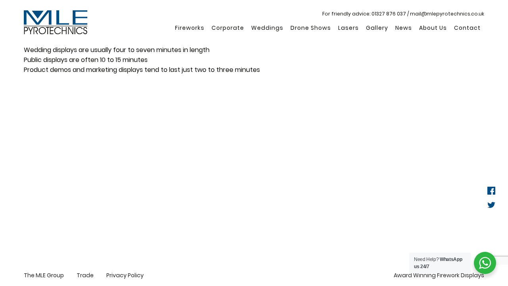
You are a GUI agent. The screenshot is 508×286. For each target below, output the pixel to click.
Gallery (377, 28)
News (403, 28)
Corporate (228, 28)
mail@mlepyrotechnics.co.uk (447, 13)
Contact (467, 28)
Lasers (348, 28)
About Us (433, 28)
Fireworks (189, 28)
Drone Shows (311, 28)
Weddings (267, 28)
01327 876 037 (388, 13)
